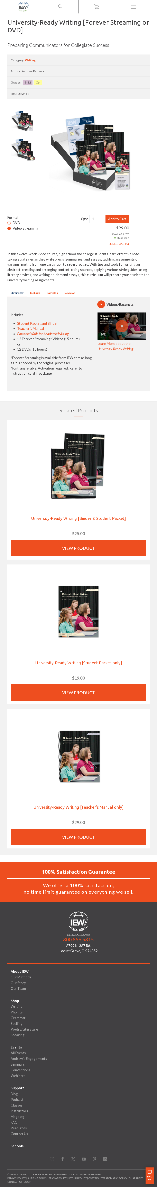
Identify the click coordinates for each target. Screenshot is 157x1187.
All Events (18, 1053)
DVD (16, 223)
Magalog (17, 1116)
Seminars (18, 1064)
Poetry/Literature (24, 1029)
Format (13, 217)
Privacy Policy (16, 1178)
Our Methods (21, 977)
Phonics (17, 1012)
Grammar (18, 1018)
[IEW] (23, 6)
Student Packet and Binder (37, 323)
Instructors (19, 1111)
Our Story (18, 983)
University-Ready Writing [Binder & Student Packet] (78, 518)
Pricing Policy (58, 1178)
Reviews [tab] (69, 293)
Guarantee (136, 1178)
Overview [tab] (17, 293)
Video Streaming (25, 228)
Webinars (18, 1076)
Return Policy (77, 1178)
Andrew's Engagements (29, 1058)
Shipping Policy (37, 1178)
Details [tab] (35, 293)
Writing (30, 60)
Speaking (18, 1035)
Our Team (18, 988)
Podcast (17, 1099)
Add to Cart (117, 219)
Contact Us (19, 1134)
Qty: (84, 219)
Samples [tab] (52, 293)
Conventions (20, 1070)
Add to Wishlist (119, 244)
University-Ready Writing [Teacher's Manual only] (78, 807)
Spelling (16, 1023)
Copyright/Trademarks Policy (107, 1178)
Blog (14, 1094)
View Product (78, 548)
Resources (19, 1128)
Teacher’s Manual (30, 328)
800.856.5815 (78, 939)
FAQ (14, 1122)
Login (27, 1181)
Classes (16, 1105)
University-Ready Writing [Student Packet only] (78, 662)
